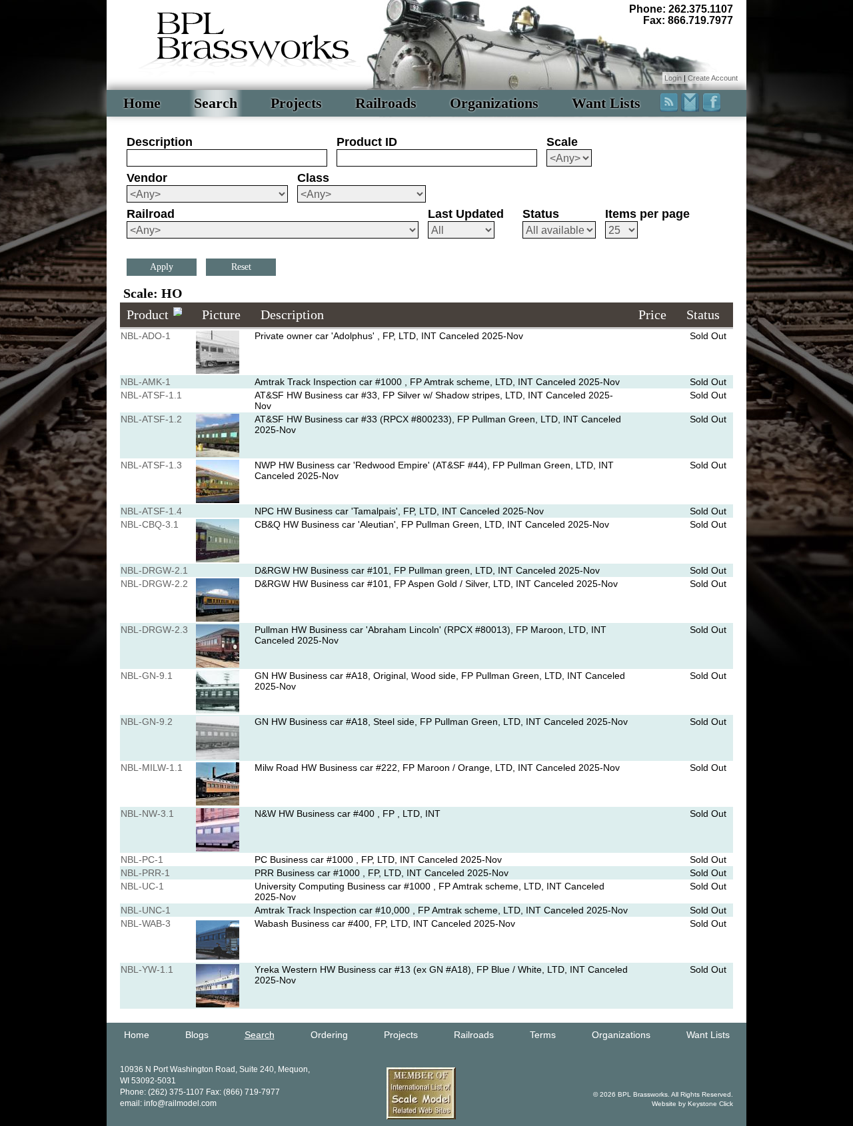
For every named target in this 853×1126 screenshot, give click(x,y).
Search (215, 103)
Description (160, 142)
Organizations (494, 103)
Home (142, 103)
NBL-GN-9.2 (147, 721)
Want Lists (606, 103)
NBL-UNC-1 (146, 910)
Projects (296, 103)
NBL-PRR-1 (145, 872)
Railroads (386, 103)
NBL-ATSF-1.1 (151, 395)
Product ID (367, 142)
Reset (241, 267)
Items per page (647, 214)
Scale (562, 142)
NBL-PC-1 (142, 859)
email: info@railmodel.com (168, 1103)
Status (540, 214)
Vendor (147, 178)
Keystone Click (710, 1103)
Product (148, 314)
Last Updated (466, 214)
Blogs (197, 1034)
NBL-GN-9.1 (147, 675)
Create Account (713, 78)
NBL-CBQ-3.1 (150, 524)
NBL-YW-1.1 (147, 969)
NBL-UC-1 (142, 886)
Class (313, 178)
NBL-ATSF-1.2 (151, 419)
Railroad (151, 214)
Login (673, 78)
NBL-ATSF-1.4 (151, 511)
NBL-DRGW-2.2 (154, 583)
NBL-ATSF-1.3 (151, 465)
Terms (543, 1034)
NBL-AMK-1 (146, 381)
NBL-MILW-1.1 (152, 767)
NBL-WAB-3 (146, 923)
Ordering (329, 1034)
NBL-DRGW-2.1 (154, 570)
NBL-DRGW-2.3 (154, 629)
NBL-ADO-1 (146, 335)
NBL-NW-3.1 (147, 813)
